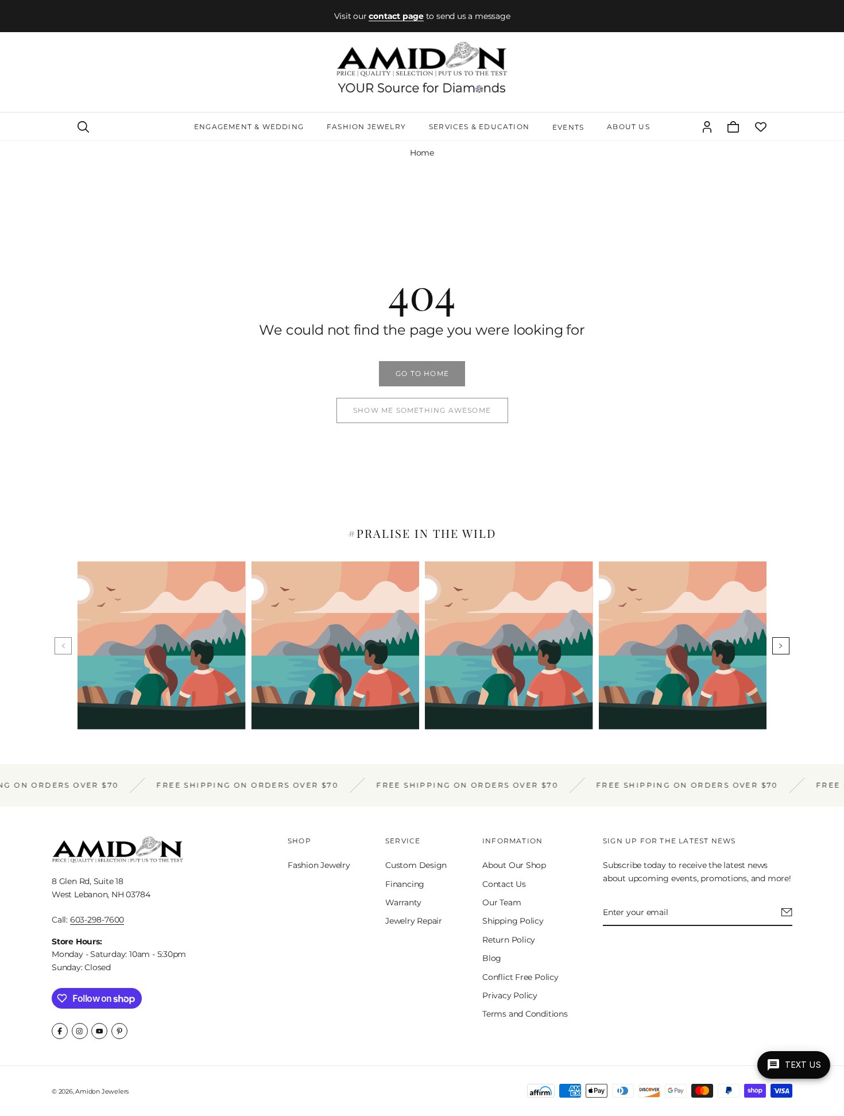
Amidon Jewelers (102, 1091)
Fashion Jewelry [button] (366, 126)
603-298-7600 (97, 919)
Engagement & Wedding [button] (249, 126)
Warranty (403, 902)
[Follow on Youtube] (99, 1031)
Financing (404, 884)
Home (422, 153)
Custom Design (416, 865)
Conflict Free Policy (520, 977)
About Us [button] (628, 126)
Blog (491, 958)
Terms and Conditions (525, 1014)
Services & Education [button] (479, 126)
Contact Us (504, 884)
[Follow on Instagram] (80, 1031)
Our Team (501, 902)
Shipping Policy (513, 921)
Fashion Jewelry (319, 865)
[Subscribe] (786, 912)
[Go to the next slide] (780, 645)
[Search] (83, 127)
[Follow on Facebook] (60, 1031)
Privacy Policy (509, 995)
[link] (422, 373)
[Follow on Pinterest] (119, 1031)
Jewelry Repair (413, 921)
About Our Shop (514, 865)
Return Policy (508, 940)
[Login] (707, 127)
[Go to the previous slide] (63, 645)
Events (568, 127)
